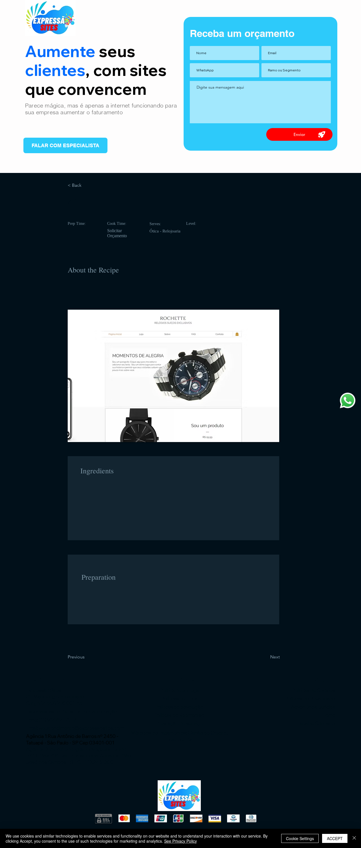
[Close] (354, 838)
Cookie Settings (300, 838)
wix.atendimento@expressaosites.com (81, 728)
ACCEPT (335, 838)
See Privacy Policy (180, 841)
